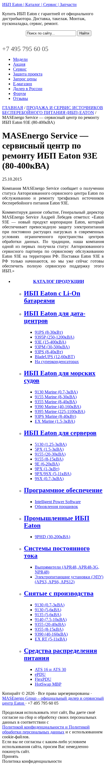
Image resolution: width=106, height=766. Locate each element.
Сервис (20, 69)
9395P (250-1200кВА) (54, 337)
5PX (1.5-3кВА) (49, 449)
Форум (19, 93)
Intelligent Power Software (58, 501)
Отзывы (20, 98)
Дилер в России (27, 88)
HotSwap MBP (48, 684)
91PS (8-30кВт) (49, 332)
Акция (19, 64)
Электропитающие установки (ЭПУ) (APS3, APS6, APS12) (69, 579)
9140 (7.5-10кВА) (51, 619)
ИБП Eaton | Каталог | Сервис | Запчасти (39, 4)
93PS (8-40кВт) (49, 351)
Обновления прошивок (56, 506)
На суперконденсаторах (57, 361)
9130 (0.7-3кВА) (49, 605)
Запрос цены (25, 79)
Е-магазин (22, 83)
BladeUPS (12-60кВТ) (55, 356)
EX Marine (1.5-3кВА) (55, 421)
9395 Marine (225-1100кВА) (60, 411)
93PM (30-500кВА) (52, 347)
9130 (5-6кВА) (48, 609)
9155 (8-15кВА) (49, 459)
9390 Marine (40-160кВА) (58, 406)
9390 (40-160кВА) (51, 634)
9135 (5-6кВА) (48, 614)
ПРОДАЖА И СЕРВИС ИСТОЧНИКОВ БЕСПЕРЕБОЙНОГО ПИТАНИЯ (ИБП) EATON (52, 110)
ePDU (40, 674)
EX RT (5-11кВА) (51, 639)
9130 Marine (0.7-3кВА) (56, 392)
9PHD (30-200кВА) (52, 536)
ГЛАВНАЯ (12, 107)
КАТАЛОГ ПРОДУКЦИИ (58, 281)
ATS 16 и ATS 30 (50, 669)
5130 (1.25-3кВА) (51, 444)
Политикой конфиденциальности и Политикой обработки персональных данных (46, 729)
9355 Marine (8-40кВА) (56, 401)
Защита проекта (27, 74)
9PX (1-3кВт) (47, 468)
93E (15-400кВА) (50, 342)
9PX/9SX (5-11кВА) (53, 473)
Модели (20, 59)
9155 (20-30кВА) (50, 454)
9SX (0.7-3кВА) (49, 478)
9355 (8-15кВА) (49, 629)
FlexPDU (43, 679)
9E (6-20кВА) (47, 464)
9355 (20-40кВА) (50, 624)
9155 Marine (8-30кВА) (56, 397)
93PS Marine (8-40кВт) (55, 416)
